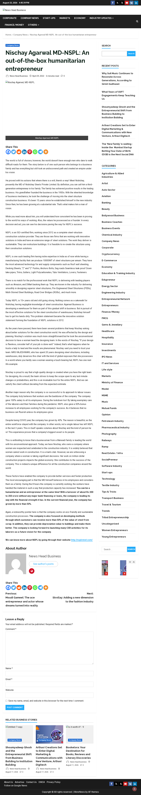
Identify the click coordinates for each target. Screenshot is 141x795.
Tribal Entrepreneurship (115, 517)
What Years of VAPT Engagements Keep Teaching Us (118, 95)
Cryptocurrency (111, 254)
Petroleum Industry (113, 421)
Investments (109, 350)
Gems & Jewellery (112, 324)
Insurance (107, 344)
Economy (80, 18)
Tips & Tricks (109, 491)
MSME (105, 395)
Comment (11, 629)
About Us (8, 782)
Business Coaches (112, 222)
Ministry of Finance (112, 382)
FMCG (105, 318)
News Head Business (18, 76)
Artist (105, 183)
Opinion (106, 414)
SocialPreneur (110, 459)
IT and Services (110, 363)
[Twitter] (13, 151)
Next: (73, 597)
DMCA (42, 782)
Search (106, 45)
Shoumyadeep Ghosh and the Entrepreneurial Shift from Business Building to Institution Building (105, 567)
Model (105, 389)
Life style (107, 369)
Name (9, 668)
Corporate (10, 18)
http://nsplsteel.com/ (82, 540)
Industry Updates (101, 18)
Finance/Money (14, 25)
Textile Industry (110, 485)
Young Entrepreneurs (114, 536)
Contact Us (31, 782)
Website (10, 690)
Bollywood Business (113, 215)
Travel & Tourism (111, 504)
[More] (45, 151)
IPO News (107, 357)
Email (9, 679)
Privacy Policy (53, 782)
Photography (109, 434)
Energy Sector (110, 286)
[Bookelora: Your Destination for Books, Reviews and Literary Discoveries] (79, 734)
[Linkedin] (24, 151)
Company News (30, 18)
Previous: (25, 599)
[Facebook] (8, 151)
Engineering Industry (113, 292)
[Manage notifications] (134, 789)
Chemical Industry (112, 235)
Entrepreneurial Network (116, 299)
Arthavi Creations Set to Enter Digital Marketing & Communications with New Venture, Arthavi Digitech (123, 567)
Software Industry (112, 466)
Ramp (105, 446)
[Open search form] (137, 21)
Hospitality (108, 337)
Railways (107, 440)
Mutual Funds (109, 408)
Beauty (106, 209)
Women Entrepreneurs (115, 530)
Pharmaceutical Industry (115, 427)
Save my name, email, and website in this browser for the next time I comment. (46, 700)
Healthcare (108, 331)
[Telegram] (40, 151)
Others (32, 25)
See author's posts (43, 563)
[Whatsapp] (35, 151)
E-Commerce (109, 260)
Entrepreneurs (110, 305)
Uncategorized (110, 523)
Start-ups (49, 18)
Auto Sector (108, 190)
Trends (106, 511)
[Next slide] (133, 562)
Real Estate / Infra (112, 453)
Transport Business (113, 498)
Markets (64, 18)
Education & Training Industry (118, 273)
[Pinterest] (29, 151)
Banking (106, 202)
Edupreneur (108, 279)
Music (105, 401)
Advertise (19, 782)
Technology (108, 479)
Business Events (111, 228)
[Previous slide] (130, 562)
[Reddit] (19, 151)
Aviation (106, 196)
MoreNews (79, 792)
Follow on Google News (15, 785)
